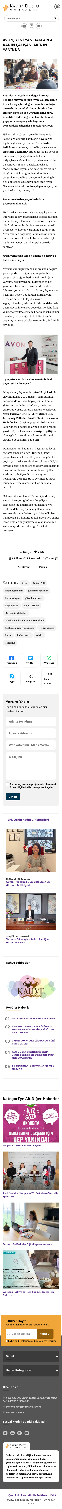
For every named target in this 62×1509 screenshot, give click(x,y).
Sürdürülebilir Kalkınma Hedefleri (24, 620)
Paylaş (43, 567)
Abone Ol (45, 1333)
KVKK (53, 1495)
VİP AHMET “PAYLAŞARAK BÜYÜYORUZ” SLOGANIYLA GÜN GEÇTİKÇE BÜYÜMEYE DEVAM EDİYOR (33, 1029)
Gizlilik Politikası (38, 1495)
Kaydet (26, 567)
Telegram (31, 681)
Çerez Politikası (17, 1495)
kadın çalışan (12, 598)
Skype (12, 681)
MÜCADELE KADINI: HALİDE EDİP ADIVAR (33, 1018)
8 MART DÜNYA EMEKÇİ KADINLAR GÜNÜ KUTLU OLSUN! (34, 1042)
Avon (24, 583)
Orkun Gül (39, 583)
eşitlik (39, 635)
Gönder (13, 796)
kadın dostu (23, 635)
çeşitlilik (10, 642)
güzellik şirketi (33, 598)
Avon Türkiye (31, 605)
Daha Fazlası (47, 681)
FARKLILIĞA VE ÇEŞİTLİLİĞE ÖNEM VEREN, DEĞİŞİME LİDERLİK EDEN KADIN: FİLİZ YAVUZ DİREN (33, 1054)
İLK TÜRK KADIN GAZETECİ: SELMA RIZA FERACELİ (33, 1067)
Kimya (27, 552)
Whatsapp (49, 662)
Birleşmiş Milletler (16, 613)
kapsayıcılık (11, 605)
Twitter (30, 662)
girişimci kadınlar (38, 590)
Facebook (11, 662)
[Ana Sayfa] (21, 11)
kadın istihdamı (14, 590)
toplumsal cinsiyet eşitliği (19, 627)
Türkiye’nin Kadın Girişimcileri (27, 820)
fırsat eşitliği (47, 627)
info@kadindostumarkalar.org (23, 1406)
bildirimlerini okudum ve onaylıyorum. (32, 1341)
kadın (8, 635)
